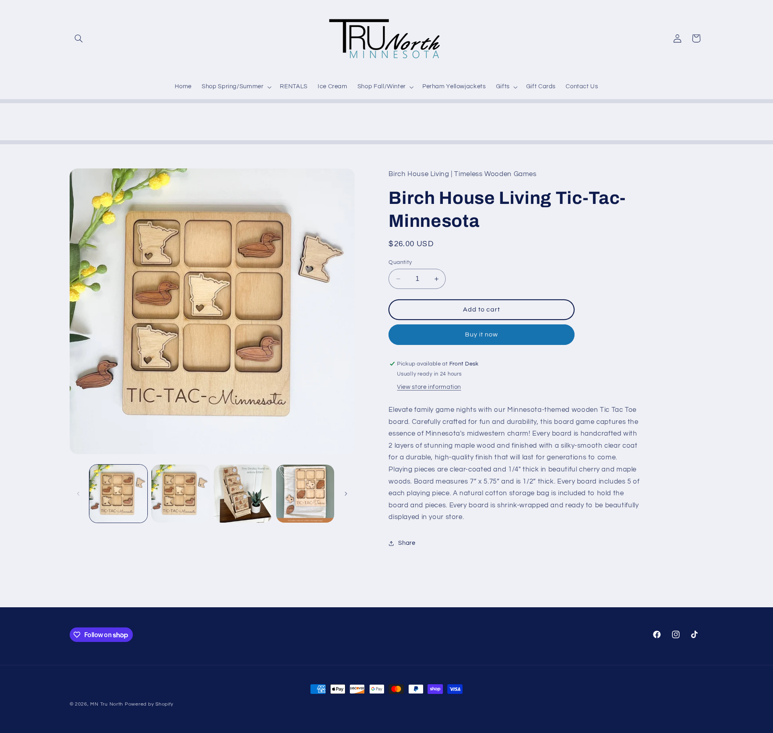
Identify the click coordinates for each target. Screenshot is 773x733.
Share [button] (406, 543)
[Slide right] (346, 494)
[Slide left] (78, 494)
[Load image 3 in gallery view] (243, 494)
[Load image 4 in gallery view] (305, 494)
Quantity (400, 262)
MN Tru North (106, 704)
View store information (429, 387)
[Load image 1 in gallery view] (118, 494)
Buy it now (481, 334)
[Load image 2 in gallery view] (180, 494)
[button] (79, 38)
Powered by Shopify (149, 704)
